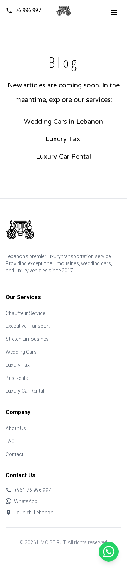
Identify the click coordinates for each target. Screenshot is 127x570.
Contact (14, 454)
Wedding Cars (21, 352)
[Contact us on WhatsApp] (109, 552)
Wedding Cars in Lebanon (63, 122)
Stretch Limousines (27, 339)
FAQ (10, 441)
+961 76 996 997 (32, 490)
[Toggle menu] (114, 13)
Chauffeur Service (25, 313)
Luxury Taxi (64, 139)
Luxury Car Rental (63, 157)
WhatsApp (25, 501)
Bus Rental (17, 378)
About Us (16, 428)
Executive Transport (28, 326)
